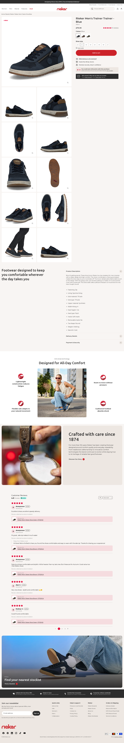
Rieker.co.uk (7, 736)
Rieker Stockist (88, 77)
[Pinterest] (7, 733)
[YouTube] (24, 733)
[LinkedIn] (12, 733)
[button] (107, 28)
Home (3, 14)
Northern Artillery (118, 736)
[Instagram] (16, 733)
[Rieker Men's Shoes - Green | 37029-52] (88, 35)
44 (94, 44)
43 (90, 44)
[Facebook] (3, 733)
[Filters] (100, 497)
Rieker (12, 14)
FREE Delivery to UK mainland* (88, 58)
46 (103, 44)
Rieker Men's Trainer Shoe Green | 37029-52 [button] (30, 520)
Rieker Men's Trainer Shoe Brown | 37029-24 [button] (31, 549)
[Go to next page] (68, 629)
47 (107, 44)
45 (99, 44)
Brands (7, 14)
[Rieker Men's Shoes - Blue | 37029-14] (78, 35)
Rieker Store (98, 77)
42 (86, 44)
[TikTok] (20, 733)
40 (77, 44)
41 (81, 44)
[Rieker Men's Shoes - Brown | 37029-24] (83, 35)
